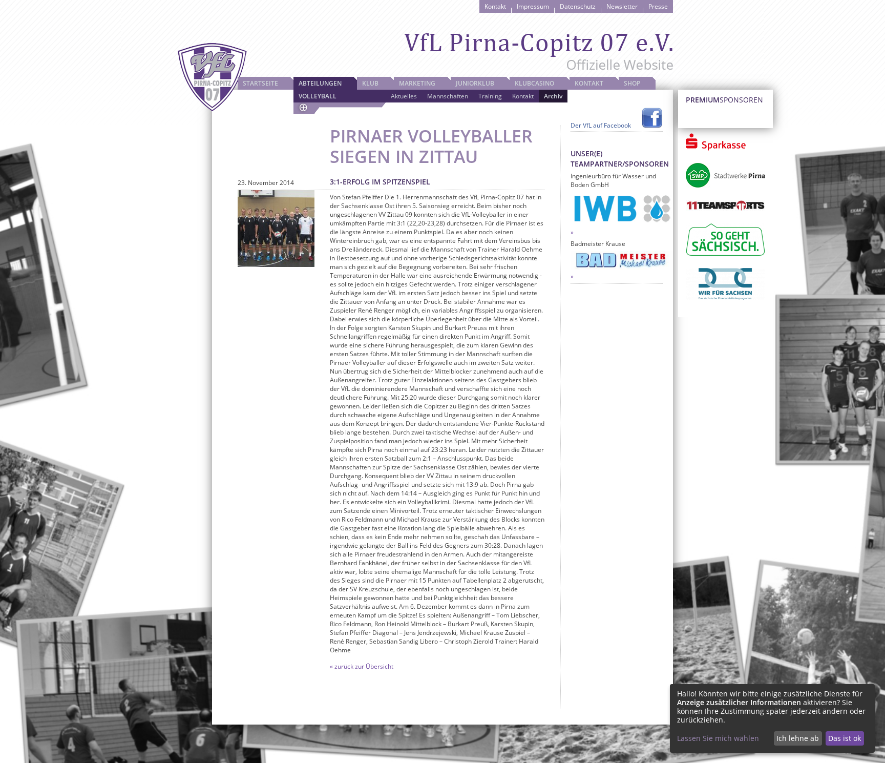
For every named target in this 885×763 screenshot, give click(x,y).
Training (490, 96)
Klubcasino (534, 83)
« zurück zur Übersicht (361, 666)
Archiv (553, 96)
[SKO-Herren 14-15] (276, 228)
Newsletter (622, 6)
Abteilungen (320, 83)
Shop (632, 83)
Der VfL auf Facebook (601, 125)
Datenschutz (578, 6)
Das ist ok (844, 738)
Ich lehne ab (797, 738)
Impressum (533, 6)
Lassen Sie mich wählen (718, 738)
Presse (658, 6)
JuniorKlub (475, 83)
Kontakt (495, 6)
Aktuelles (404, 96)
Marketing (417, 83)
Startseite (260, 83)
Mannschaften (447, 96)
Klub (370, 83)
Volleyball (317, 96)
